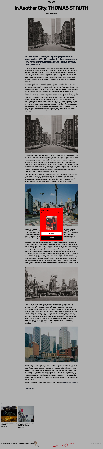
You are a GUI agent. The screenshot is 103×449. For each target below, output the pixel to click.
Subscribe (51, 237)
